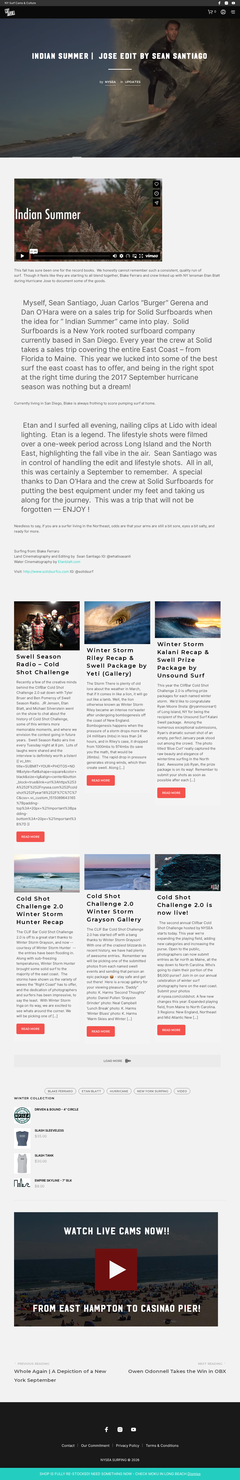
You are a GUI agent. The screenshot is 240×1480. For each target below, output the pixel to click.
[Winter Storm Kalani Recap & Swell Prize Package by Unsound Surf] (188, 619)
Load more (113, 1061)
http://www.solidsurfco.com (46, 571)
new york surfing (152, 1091)
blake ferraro (60, 1091)
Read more (30, 837)
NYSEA (110, 82)
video (182, 1091)
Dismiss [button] (194, 1474)
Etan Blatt (91, 1091)
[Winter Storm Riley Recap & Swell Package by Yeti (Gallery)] (117, 622)
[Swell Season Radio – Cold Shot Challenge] (47, 625)
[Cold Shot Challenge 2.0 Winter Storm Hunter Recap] (47, 873)
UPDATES (133, 82)
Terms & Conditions (162, 1445)
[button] (212, 11)
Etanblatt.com (69, 561)
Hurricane (119, 1091)
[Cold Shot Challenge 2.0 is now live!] (188, 872)
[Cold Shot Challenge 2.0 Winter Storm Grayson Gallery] (117, 872)
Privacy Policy (127, 1445)
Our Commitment (95, 1445)
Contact (68, 1445)
